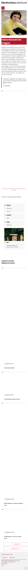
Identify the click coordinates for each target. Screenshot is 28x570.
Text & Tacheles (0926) (9, 368)
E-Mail (18, 560)
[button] (3, 8)
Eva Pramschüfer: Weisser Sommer (12, 399)
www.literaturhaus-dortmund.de (8, 562)
